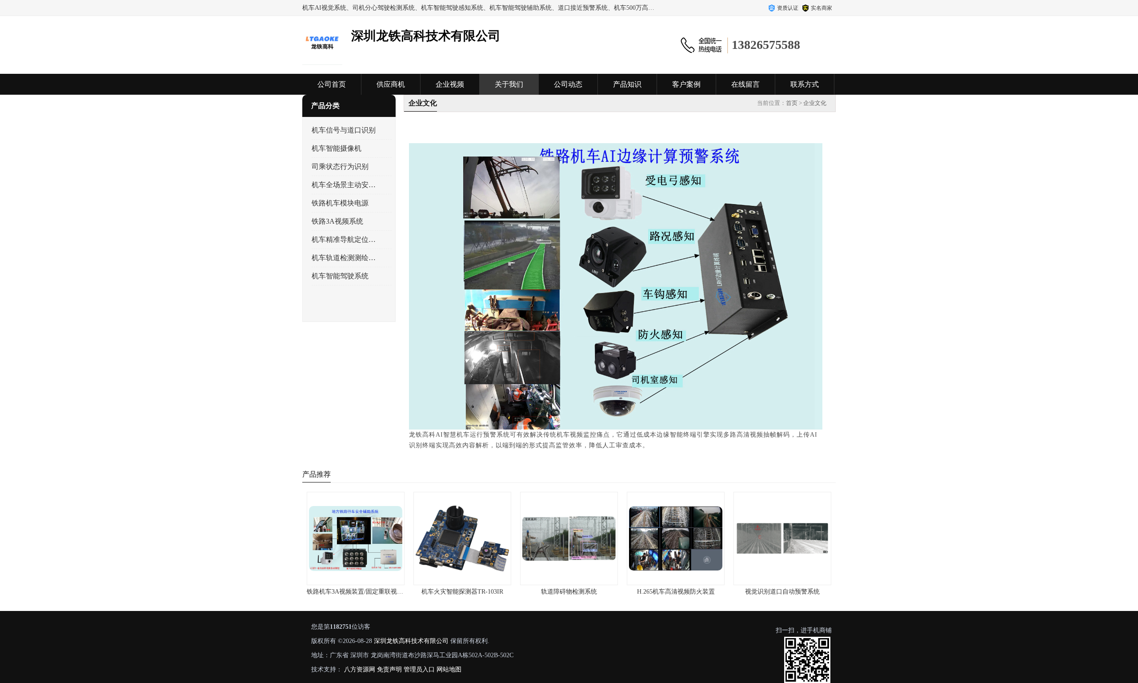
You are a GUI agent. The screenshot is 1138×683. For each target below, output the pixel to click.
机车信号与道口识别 (344, 130)
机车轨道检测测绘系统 (344, 257)
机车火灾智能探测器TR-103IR (462, 591)
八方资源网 (359, 669)
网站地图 (449, 669)
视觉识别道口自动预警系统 (782, 591)
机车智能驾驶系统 (340, 276)
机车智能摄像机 (336, 148)
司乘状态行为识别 (340, 166)
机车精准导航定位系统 (344, 239)
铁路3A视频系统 (337, 221)
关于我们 (509, 84)
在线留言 (745, 84)
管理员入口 (419, 669)
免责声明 (389, 669)
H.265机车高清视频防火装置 (676, 591)
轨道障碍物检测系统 (569, 591)
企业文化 (814, 103)
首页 (791, 103)
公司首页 (331, 84)
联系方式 (804, 84)
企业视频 (450, 84)
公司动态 (568, 84)
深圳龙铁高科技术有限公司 (411, 641)
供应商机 (391, 84)
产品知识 (627, 84)
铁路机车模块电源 (340, 203)
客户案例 (686, 84)
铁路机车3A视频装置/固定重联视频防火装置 (367, 591)
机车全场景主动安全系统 (344, 185)
